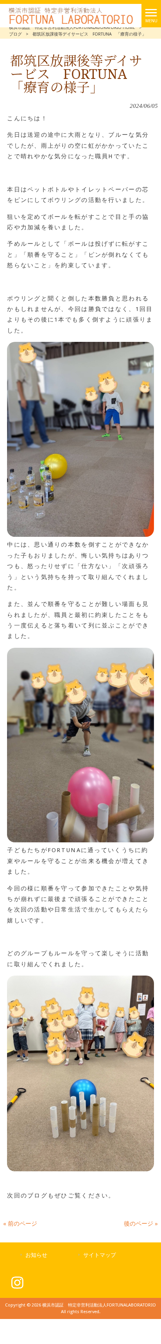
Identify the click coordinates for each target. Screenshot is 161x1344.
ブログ (15, 34)
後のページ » (141, 1223)
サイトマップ (99, 1255)
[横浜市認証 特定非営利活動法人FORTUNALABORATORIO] (70, 15)
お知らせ (36, 1255)
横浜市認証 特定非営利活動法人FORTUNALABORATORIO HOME (72, 27)
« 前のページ (20, 1223)
